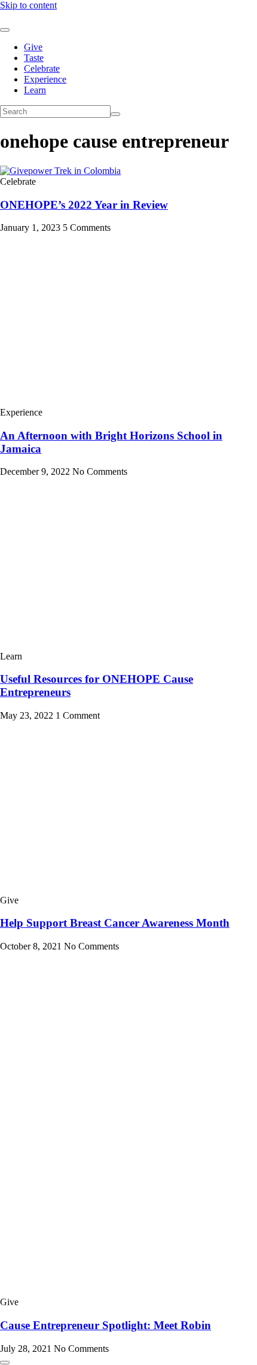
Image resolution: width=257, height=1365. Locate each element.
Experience (45, 79)
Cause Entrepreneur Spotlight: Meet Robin (105, 1325)
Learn (35, 90)
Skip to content (28, 5)
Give (33, 47)
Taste (34, 58)
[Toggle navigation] (5, 30)
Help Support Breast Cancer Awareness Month (115, 923)
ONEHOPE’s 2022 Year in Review (84, 205)
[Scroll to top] (5, 1362)
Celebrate (42, 68)
